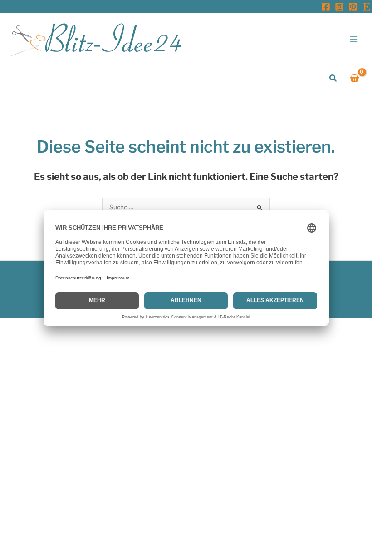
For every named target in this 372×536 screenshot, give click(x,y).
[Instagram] (339, 6)
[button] (333, 78)
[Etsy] (366, 6)
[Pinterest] (352, 6)
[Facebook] (325, 6)
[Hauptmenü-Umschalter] (354, 39)
